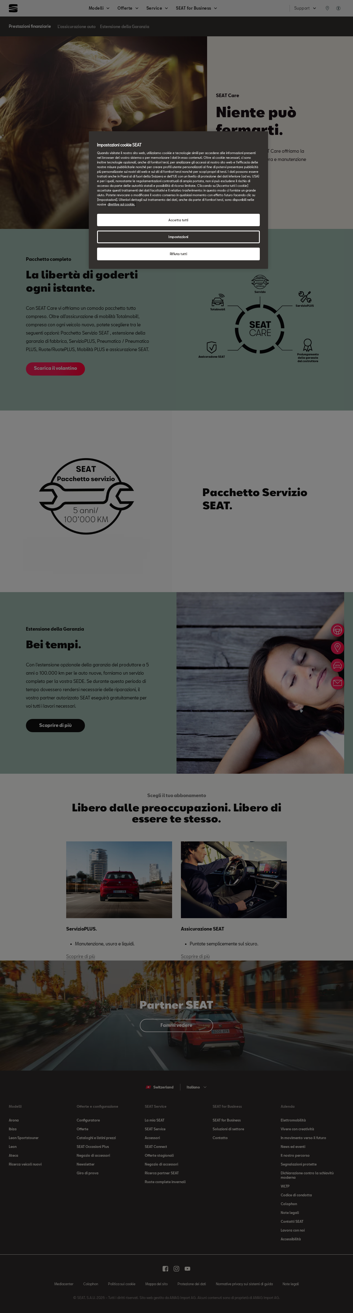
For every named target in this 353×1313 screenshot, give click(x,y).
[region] (178, 200)
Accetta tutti (178, 220)
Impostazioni (178, 237)
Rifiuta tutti (178, 254)
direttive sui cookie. (121, 204)
